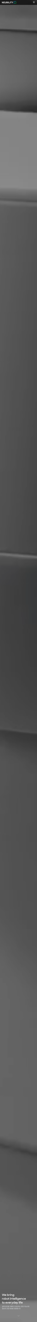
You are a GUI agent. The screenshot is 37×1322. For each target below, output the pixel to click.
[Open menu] (34, 2)
